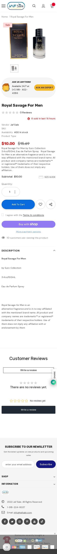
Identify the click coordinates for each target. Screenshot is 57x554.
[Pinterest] (27, 521)
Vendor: (6, 124)
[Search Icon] (34, 6)
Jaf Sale (14, 124)
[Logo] (16, 6)
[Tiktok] (42, 521)
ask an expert (44, 87)
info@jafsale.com (23, 512)
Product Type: (9, 136)
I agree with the (14, 215)
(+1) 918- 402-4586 (20, 91)
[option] (28, 41)
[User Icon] (43, 6)
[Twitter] (12, 521)
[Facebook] (5, 521)
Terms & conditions (33, 215)
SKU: (4, 128)
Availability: (7, 132)
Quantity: (7, 184)
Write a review (28, 370)
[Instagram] (19, 521)
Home (5, 16)
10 (8, 237)
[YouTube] (34, 521)
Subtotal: (7, 176)
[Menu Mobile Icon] (3, 6)
